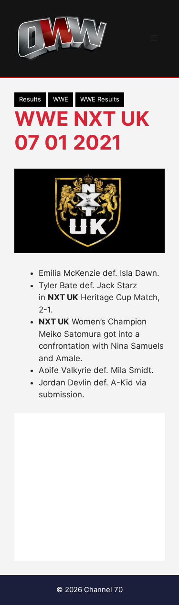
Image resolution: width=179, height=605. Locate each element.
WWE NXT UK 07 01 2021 (81, 130)
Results (30, 99)
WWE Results (99, 99)
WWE (60, 99)
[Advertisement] (89, 486)
